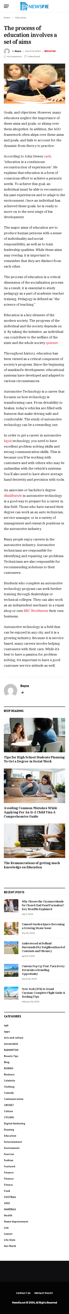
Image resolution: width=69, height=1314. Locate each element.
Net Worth (10, 1246)
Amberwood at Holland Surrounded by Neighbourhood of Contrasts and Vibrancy (43, 947)
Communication (13, 1099)
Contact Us (23, 1293)
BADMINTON (11, 1050)
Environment (12, 1148)
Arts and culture (13, 1037)
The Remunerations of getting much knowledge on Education (32, 865)
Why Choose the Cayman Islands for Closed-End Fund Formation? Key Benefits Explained (43, 905)
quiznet (52, 343)
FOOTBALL (10, 1197)
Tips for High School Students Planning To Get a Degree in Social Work (34, 759)
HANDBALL (10, 1209)
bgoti (8, 441)
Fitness (8, 1184)
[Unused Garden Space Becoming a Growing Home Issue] (11, 928)
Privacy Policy (43, 1293)
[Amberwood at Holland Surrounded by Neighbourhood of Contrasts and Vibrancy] (11, 947)
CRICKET (9, 1105)
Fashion (8, 1160)
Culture (8, 1111)
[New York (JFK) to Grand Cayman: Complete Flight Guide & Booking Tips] (11, 993)
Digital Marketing (14, 1123)
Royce (18, 51)
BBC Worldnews (36, 611)
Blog (6, 1062)
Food (7, 1191)
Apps (7, 1031)
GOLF (7, 1203)
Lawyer (8, 1233)
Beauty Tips (11, 1056)
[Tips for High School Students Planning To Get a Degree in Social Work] (34, 735)
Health (8, 1215)
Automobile (11, 1043)
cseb (47, 156)
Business (9, 1074)
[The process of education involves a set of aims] (34, 84)
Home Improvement (16, 1221)
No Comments (14, 56)
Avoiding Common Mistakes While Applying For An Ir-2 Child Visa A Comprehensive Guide (30, 812)
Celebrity (9, 1080)
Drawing (9, 1129)
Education (50, 51)
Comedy (9, 1093)
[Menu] (6, 6)
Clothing (9, 1086)
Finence (9, 1178)
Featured (9, 1166)
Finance (9, 1172)
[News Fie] (34, 6)
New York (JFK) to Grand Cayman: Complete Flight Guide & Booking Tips (43, 992)
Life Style (9, 1240)
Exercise (9, 1154)
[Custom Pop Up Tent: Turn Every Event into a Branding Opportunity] (11, 970)
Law (6, 1227)
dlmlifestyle (13, 496)
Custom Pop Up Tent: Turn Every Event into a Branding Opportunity (43, 970)
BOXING (8, 1068)
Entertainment (13, 1142)
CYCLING (9, 1117)
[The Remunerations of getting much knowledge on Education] (34, 841)
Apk (6, 1025)
